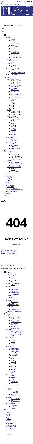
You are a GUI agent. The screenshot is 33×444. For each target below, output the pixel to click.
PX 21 (12, 359)
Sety (12, 372)
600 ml (13, 278)
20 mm (13, 345)
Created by (7, 265)
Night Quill (14, 405)
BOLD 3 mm (14, 323)
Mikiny (9, 419)
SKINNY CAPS (15, 399)
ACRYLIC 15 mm (16, 320)
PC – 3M (13, 362)
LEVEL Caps (14, 391)
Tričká (9, 417)
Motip (9, 300)
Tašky (9, 416)
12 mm (13, 340)
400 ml (13, 275)
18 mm (13, 343)
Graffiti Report (11, 428)
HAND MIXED (11, 352)
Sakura (9, 374)
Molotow (13, 408)
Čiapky (9, 420)
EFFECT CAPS (15, 402)
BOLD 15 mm (15, 328)
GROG (9, 329)
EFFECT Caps (15, 396)
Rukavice (10, 423)
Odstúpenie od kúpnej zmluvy (9, 251)
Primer (12, 303)
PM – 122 (13, 369)
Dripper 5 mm (14, 348)
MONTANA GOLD (13, 283)
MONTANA (14, 382)
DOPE (12, 308)
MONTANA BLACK (13, 274)
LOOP (9, 295)
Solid (12, 376)
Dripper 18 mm (15, 351)
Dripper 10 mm (15, 349)
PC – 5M (13, 363)
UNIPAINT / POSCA (13, 355)
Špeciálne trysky (11, 403)
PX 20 (12, 357)
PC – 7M (13, 366)
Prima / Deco (14, 302)
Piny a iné (10, 414)
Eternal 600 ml (15, 294)
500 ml (13, 277)
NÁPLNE (13, 335)
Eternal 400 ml (15, 292)
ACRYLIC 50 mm (16, 322)
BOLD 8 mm (14, 325)
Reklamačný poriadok (6, 255)
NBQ (8, 286)
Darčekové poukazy (12, 426)
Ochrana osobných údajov (8, 253)
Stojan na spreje (11, 425)
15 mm (13, 342)
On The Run (10, 337)
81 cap (12, 406)
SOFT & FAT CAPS (16, 400)
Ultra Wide (14, 280)
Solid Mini (13, 377)
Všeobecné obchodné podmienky (10, 250)
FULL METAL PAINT (17, 332)
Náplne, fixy (10, 379)
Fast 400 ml (14, 291)
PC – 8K (13, 368)
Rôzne (12, 282)
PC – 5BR (13, 365)
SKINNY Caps (15, 392)
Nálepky (9, 422)
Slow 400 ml (14, 289)
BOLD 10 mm (15, 326)
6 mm (12, 339)
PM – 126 (13, 371)
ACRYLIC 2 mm (15, 319)
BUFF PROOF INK (16, 331)
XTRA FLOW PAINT (17, 334)
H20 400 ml (14, 288)
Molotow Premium (16, 309)
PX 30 (12, 360)
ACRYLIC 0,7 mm (16, 317)
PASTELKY (14, 354)
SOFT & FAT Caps (16, 394)
